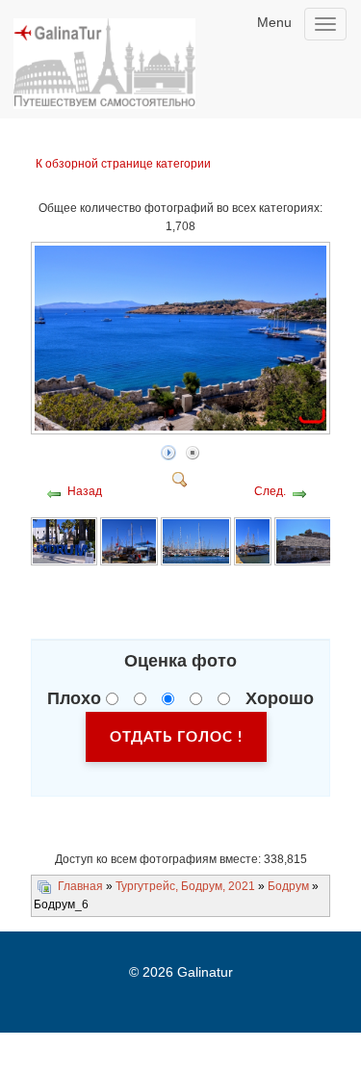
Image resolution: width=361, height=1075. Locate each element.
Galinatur (205, 972)
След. (270, 491)
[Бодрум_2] (129, 541)
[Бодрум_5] (317, 541)
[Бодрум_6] (182, 428)
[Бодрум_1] (63, 541)
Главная (80, 886)
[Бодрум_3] (196, 541)
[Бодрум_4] (252, 541)
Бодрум (288, 886)
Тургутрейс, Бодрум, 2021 (185, 886)
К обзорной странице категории (123, 163)
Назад (84, 491)
